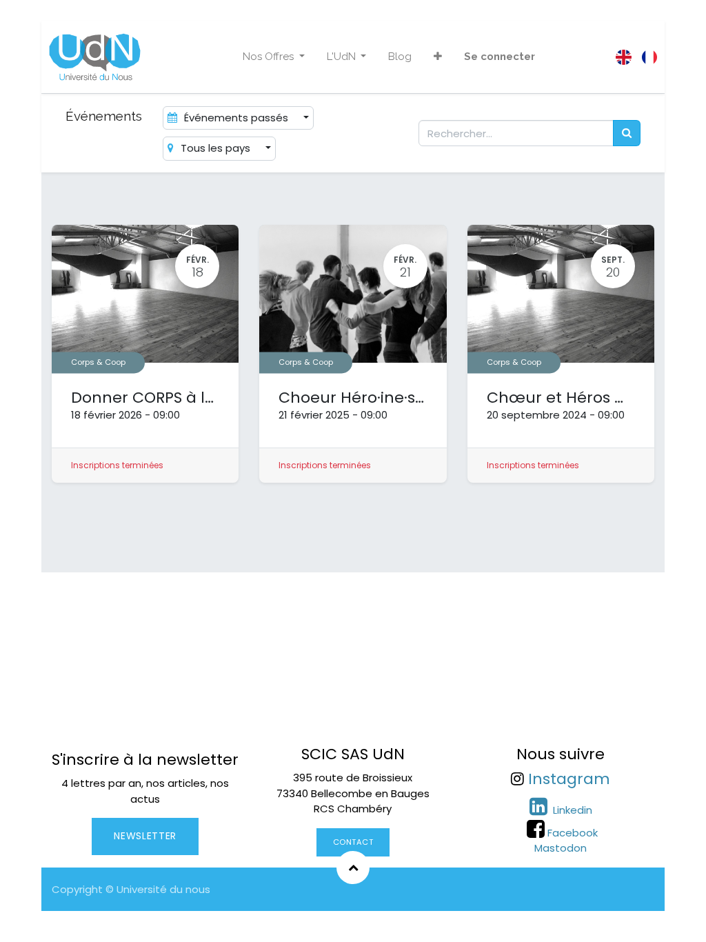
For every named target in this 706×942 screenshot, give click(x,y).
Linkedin (571, 810)
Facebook (572, 832)
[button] (438, 56)
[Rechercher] (627, 133)
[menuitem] (400, 56)
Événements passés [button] (236, 117)
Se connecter (499, 56)
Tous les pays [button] (215, 148)
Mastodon (560, 848)
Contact (353, 842)
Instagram (569, 779)
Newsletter (145, 836)
